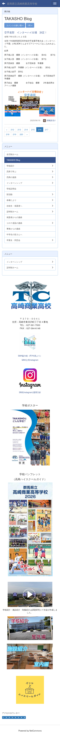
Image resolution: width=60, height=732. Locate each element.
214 (26, 129)
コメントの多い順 (14, 25)
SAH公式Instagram (30, 359)
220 (21, 134)
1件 (29, 25)
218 (7, 134)
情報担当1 (51, 120)
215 (33, 129)
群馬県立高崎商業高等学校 (22, 3)
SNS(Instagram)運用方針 (30, 392)
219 (14, 134)
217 (46, 129)
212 (12, 129)
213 (19, 129)
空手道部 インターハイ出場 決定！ (25, 32)
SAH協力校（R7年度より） (30, 355)
